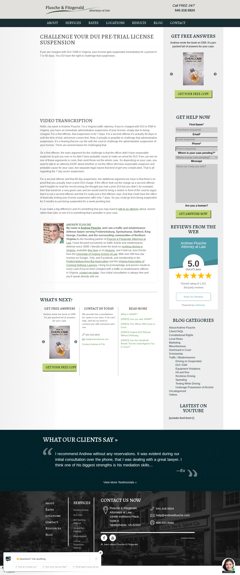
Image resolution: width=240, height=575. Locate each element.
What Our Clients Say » (80, 439)
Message (196, 161)
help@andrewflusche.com (97, 339)
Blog (158, 22)
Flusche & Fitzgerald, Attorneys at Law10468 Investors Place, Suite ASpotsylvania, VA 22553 (125, 516)
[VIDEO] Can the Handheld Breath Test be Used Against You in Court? (138, 343)
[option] (123, 571)
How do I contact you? (27, 567)
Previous (43, 342)
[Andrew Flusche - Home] (78, 10)
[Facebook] (104, 538)
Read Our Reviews (193, 296)
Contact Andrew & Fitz (93, 344)
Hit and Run (182, 372)
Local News (176, 338)
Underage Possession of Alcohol (194, 387)
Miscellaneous (177, 346)
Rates (93, 22)
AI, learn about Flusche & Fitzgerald (119, 544)
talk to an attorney (128, 209)
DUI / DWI (181, 365)
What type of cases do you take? (89, 567)
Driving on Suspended (188, 361)
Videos (173, 394)
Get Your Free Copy (61, 367)
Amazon (110, 250)
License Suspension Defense (78, 544)
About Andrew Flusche (182, 327)
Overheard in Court (180, 350)
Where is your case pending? (196, 153)
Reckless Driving (185, 376)
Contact (177, 22)
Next (75, 342)
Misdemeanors (80, 536)
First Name (196, 124)
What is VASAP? (129, 314)
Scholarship (176, 353)
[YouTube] (112, 538)
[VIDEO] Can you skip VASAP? (136, 319)
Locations (115, 22)
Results (139, 22)
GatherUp (200, 305)
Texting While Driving (188, 383)
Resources (53, 528)
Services (73, 22)
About (52, 22)
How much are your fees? (56, 567)
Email (196, 134)
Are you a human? (196, 205)
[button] (8, 559)
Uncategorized (177, 391)
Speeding (181, 379)
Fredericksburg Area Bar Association (87, 261)
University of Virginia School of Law (96, 254)
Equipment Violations (188, 368)
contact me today (89, 272)
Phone (196, 143)
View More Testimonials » (120, 482)
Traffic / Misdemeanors (182, 357)
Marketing (174, 342)
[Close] (100, 553)
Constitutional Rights (181, 335)
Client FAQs (176, 331)
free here (93, 250)
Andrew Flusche (78, 225)
